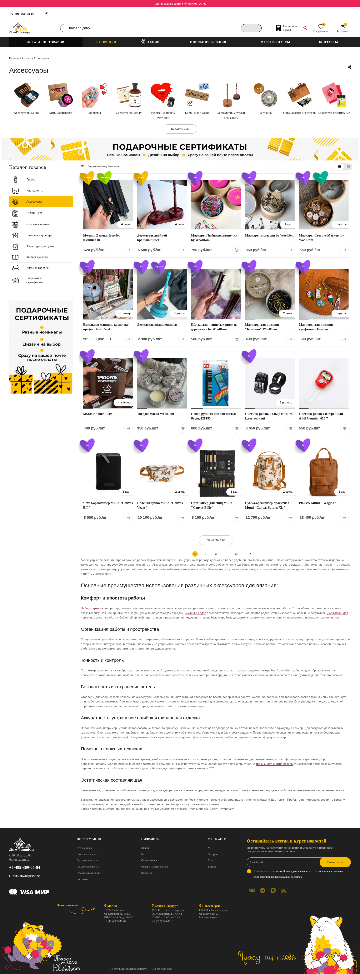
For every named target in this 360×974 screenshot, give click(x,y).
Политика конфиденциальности (128, 968)
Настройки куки (162, 968)
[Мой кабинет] (304, 28)
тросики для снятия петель (274, 763)
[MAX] (273, 890)
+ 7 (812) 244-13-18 (163, 921)
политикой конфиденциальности (291, 871)
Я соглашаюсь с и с (298, 874)
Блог (143, 854)
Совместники (149, 860)
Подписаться (335, 862)
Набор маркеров (92, 608)
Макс (211, 860)
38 (236, 554)
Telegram (213, 854)
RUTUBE (283, 890)
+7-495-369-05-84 (22, 13)
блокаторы (156, 737)
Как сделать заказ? (87, 854)
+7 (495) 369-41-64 (115, 921)
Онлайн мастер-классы (154, 866)
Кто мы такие (84, 847)
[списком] (348, 166)
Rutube (212, 866)
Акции (145, 847)
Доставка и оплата (87, 860)
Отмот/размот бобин (89, 872)
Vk (209, 847)
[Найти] (251, 28)
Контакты (82, 879)
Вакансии (146, 872)
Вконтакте (252, 890)
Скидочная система (88, 866)
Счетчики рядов (195, 613)
